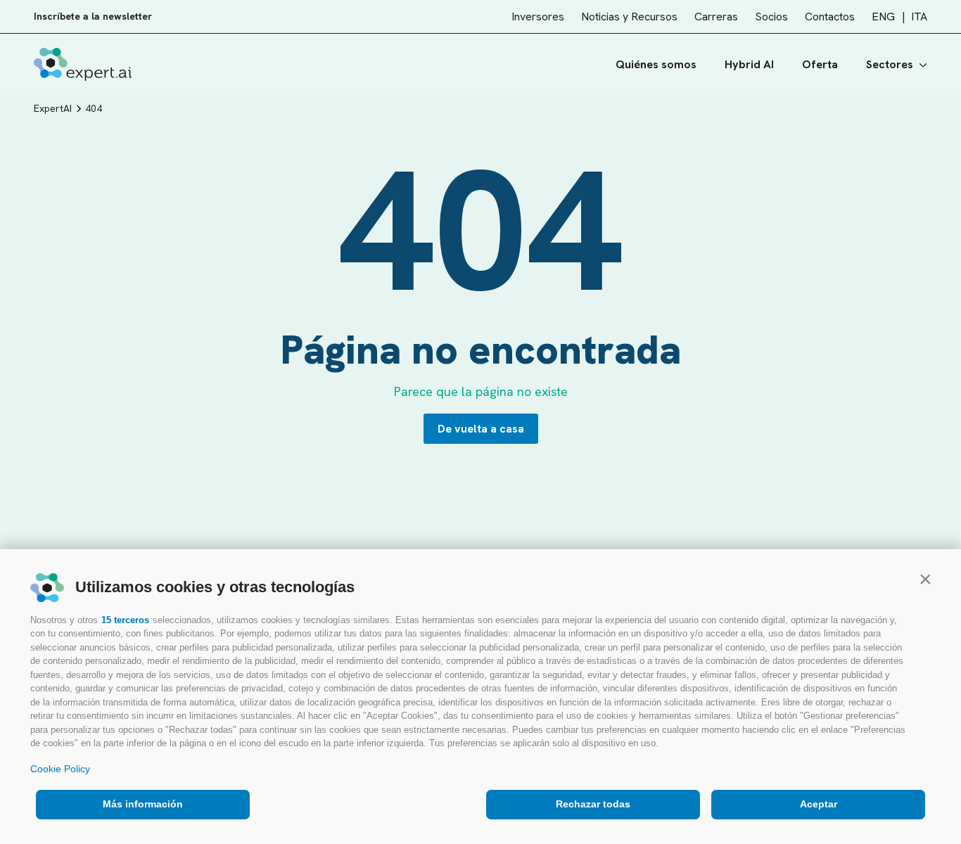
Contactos (830, 16)
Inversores (537, 16)
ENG (883, 16)
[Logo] (83, 64)
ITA (919, 16)
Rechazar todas (593, 804)
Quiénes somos (656, 64)
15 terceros (125, 620)
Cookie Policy (60, 768)
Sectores (889, 64)
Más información (143, 804)
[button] (925, 578)
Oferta (820, 64)
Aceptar (818, 804)
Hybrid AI (749, 64)
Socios (771, 16)
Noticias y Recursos (629, 16)
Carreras (716, 16)
